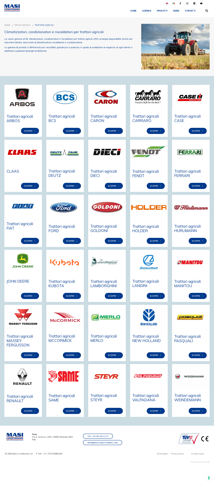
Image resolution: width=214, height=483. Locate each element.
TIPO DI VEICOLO (22, 25)
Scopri (28, 131)
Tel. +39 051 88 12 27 (97, 436)
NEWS (176, 11)
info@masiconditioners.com (102, 443)
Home (133, 11)
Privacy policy (177, 453)
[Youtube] (201, 3)
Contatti (190, 11)
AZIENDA (146, 11)
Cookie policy (197, 453)
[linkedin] (194, 3)
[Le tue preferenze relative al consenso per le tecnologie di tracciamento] (209, 478)
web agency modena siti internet (200, 462)
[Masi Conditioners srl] (12, 8)
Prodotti (162, 11)
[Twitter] (187, 3)
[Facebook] (180, 3)
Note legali (162, 453)
